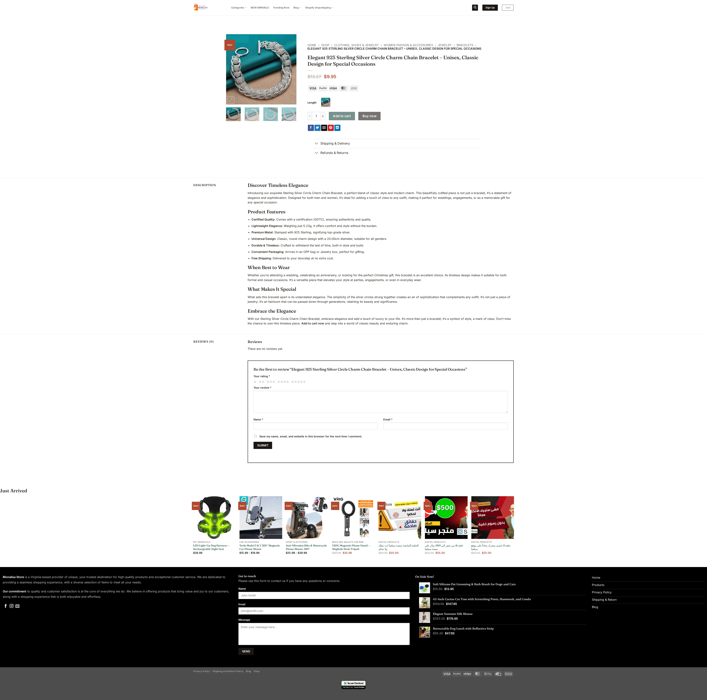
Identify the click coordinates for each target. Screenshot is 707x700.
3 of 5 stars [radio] (270, 381)
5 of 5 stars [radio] (298, 381)
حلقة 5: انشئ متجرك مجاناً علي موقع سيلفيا (491, 547)
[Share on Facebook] (311, 128)
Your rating (262, 376)
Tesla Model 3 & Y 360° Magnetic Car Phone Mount (259, 547)
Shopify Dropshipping (318, 7)
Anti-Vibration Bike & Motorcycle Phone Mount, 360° (306, 547)
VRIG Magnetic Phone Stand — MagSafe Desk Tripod (351, 547)
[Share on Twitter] (317, 128)
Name (258, 419)
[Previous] (232, 69)
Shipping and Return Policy (228, 671)
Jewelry (445, 45)
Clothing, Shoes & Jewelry (356, 45)
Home (311, 45)
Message (244, 619)
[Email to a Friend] (324, 128)
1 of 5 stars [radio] (254, 381)
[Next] (290, 69)
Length (311, 102)
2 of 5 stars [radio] (260, 381)
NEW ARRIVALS (260, 7)
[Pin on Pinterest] (331, 128)
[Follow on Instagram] (11, 606)
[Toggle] (316, 144)
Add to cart (342, 116)
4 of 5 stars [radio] (282, 381)
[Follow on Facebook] (6, 606)
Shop (325, 45)
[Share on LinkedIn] (337, 128)
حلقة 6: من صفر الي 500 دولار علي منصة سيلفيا (444, 547)
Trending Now (281, 7)
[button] (230, 100)
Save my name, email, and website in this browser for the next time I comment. (310, 436)
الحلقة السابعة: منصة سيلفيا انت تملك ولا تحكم (399, 547)
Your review (262, 387)
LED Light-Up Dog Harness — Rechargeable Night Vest (211, 547)
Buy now (370, 116)
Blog (296, 7)
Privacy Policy (201, 671)
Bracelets (465, 45)
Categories (237, 7)
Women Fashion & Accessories (408, 45)
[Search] (475, 8)
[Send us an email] (17, 606)
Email (388, 419)
